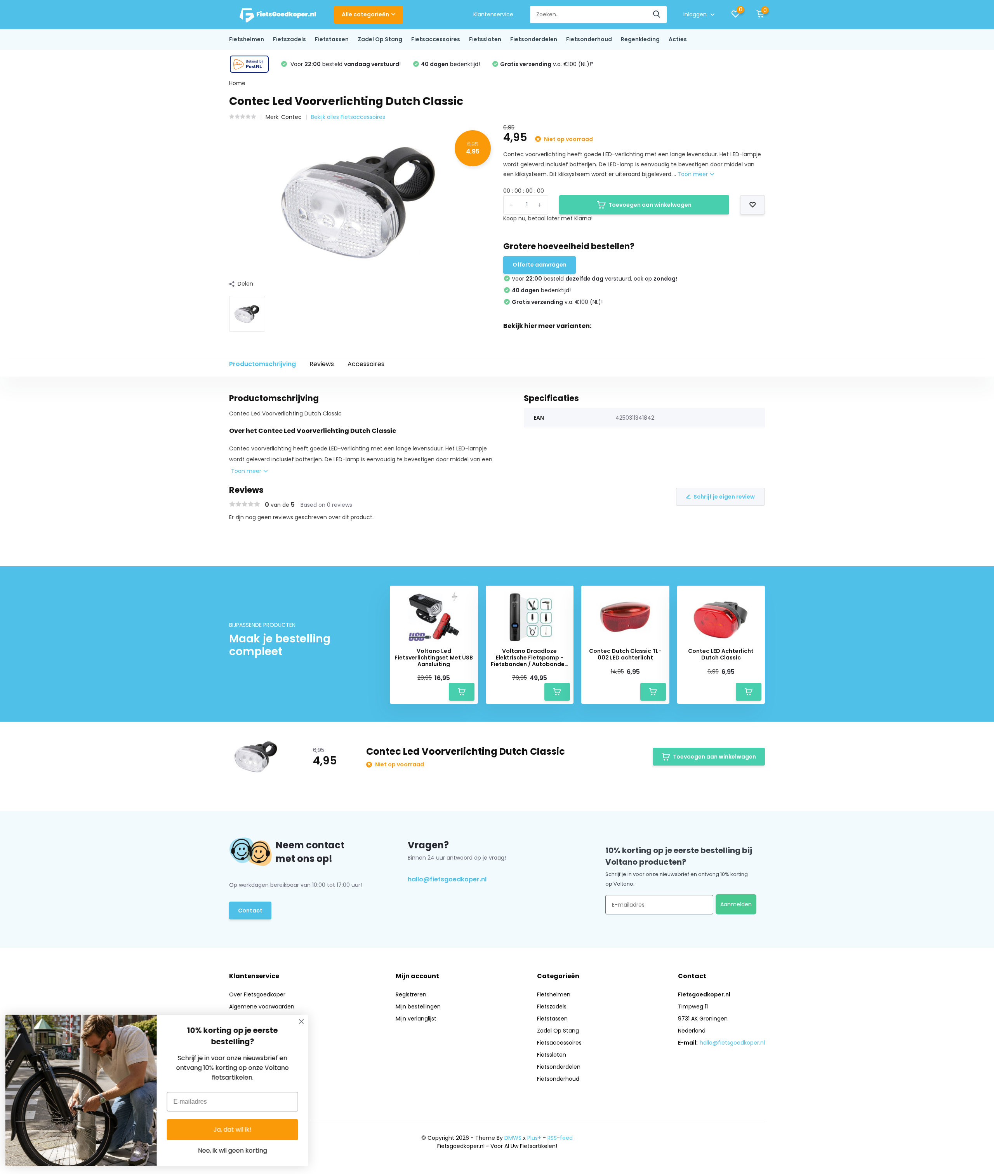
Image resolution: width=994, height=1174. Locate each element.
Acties (678, 39)
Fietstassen (332, 39)
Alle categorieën (365, 14)
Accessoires (366, 363)
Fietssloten (485, 39)
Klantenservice (493, 14)
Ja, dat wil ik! (235, 1129)
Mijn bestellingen (418, 1006)
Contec (291, 117)
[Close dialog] (304, 1021)
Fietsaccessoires (435, 39)
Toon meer (693, 174)
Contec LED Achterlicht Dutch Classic (721, 654)
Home (237, 83)
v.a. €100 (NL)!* (547, 64)
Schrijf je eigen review (724, 497)
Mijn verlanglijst (416, 1018)
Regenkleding (640, 39)
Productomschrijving (262, 363)
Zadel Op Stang (380, 39)
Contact (250, 910)
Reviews (321, 363)
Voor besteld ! (345, 64)
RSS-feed (560, 1138)
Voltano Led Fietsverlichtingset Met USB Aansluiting (433, 657)
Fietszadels (289, 39)
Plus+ (534, 1138)
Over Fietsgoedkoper (257, 994)
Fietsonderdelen (533, 39)
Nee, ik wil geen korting (234, 1150)
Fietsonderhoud (589, 39)
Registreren (411, 994)
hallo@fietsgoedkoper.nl (447, 879)
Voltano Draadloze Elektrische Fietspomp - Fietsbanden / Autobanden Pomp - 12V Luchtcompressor (529, 657)
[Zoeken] (657, 14)
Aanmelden (736, 904)
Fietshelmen (246, 39)
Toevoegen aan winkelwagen (650, 205)
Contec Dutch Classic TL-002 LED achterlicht (625, 654)
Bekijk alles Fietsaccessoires (348, 117)
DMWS (512, 1138)
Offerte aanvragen (540, 265)
